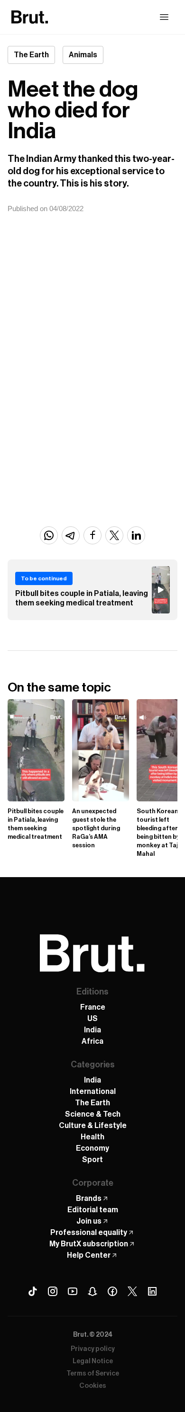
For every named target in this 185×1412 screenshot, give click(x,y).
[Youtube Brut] (72, 1291)
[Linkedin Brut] (152, 1291)
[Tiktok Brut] (32, 1291)
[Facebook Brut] (112, 1291)
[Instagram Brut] (52, 1291)
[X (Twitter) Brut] (132, 1291)
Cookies (92, 1386)
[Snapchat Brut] (92, 1291)
